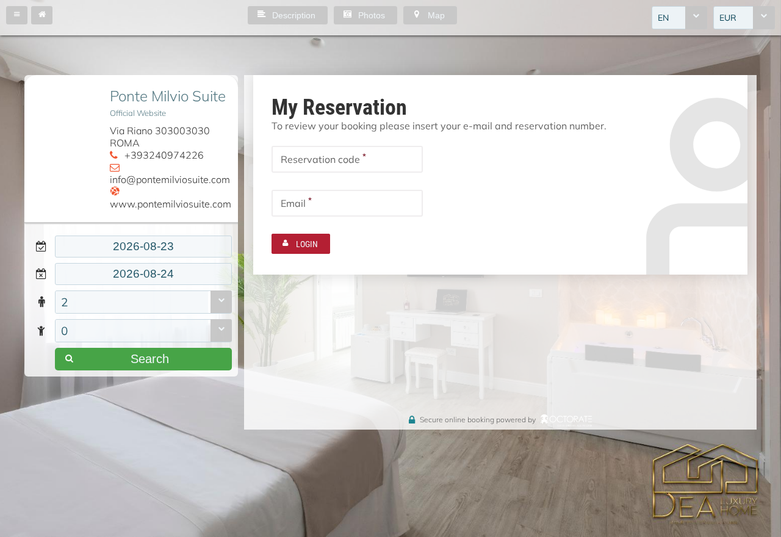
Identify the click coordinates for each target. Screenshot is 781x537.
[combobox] (679, 17)
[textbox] (143, 247)
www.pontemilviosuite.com (170, 203)
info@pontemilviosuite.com (170, 179)
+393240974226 (164, 154)
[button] (16, 15)
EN (663, 17)
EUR (727, 17)
